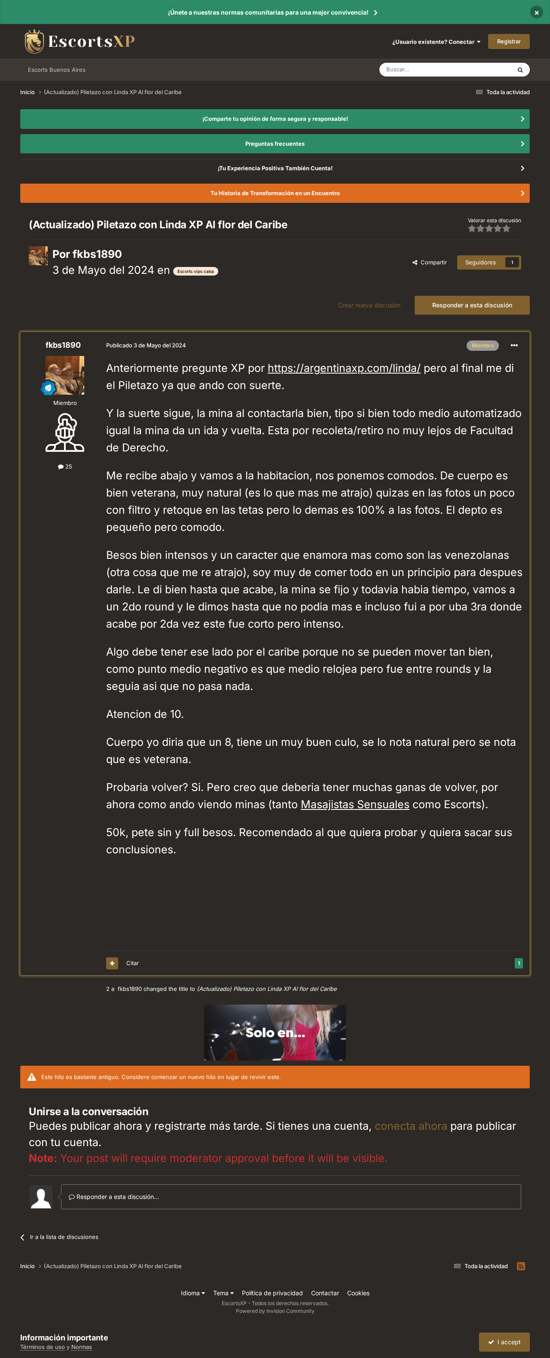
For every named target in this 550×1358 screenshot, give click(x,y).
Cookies (358, 1293)
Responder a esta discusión (472, 305)
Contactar (325, 1293)
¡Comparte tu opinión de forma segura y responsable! (275, 118)
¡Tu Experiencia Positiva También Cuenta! (275, 168)
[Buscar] (520, 70)
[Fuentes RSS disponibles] (521, 1266)
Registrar (509, 41)
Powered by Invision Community (275, 1311)
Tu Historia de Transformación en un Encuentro (275, 193)
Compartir (432, 262)
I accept (507, 1342)
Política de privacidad (272, 1293)
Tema (221, 1293)
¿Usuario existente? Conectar (434, 41)
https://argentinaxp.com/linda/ (344, 368)
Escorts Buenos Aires (57, 69)
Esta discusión (482, 69)
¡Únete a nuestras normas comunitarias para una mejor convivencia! (268, 12)
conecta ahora (411, 1125)
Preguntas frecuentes (275, 143)
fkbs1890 (97, 254)
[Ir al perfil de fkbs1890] (38, 255)
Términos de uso (42, 1346)
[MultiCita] (112, 963)
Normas (81, 1346)
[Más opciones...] (514, 345)
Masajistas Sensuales (355, 804)
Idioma (191, 1293)
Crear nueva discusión (369, 305)
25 (68, 466)
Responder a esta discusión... (117, 1196)
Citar (132, 962)
